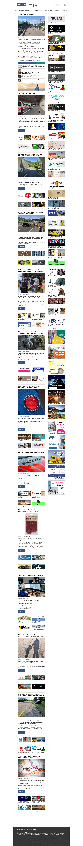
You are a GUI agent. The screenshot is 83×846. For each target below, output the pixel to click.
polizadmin (23, 37)
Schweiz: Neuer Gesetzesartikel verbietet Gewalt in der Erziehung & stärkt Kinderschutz (31, 635)
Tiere (60, 10)
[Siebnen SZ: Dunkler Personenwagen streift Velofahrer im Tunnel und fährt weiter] (31, 167)
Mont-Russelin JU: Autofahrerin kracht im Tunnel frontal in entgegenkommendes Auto (30, 574)
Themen (33, 10)
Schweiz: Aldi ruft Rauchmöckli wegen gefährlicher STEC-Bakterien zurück (29, 510)
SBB (43, 10)
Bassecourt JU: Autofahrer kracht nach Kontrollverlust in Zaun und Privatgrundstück (31, 694)
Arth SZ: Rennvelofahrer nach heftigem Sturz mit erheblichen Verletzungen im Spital (31, 453)
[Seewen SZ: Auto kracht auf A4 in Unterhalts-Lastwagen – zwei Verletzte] (31, 223)
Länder (30, 10)
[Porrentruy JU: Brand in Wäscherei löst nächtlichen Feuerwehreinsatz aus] (31, 768)
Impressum (20, 829)
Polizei (48, 10)
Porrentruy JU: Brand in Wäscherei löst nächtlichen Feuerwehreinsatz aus (29, 757)
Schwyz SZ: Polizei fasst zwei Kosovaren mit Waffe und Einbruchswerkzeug (31, 92)
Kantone (22, 10)
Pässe (46, 10)
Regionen (19, 10)
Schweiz (16, 10)
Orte (28, 10)
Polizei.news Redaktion (26, 116)
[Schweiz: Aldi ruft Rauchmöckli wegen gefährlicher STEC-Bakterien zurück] (31, 524)
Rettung (55, 10)
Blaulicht (63, 10)
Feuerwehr (51, 10)
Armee (58, 10)
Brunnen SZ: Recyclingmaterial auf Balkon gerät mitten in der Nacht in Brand (30, 386)
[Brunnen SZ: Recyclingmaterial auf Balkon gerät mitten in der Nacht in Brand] (31, 402)
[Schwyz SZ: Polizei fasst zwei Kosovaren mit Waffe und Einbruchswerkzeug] (31, 105)
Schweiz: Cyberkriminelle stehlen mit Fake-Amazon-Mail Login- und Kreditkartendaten (30, 332)
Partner (67, 10)
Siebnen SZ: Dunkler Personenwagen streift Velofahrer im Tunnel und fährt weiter (30, 154)
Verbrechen (37, 10)
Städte (26, 10)
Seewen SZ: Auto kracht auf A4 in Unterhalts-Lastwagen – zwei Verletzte (31, 212)
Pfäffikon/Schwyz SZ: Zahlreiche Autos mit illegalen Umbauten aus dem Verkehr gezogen (31, 270)
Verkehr (41, 10)
